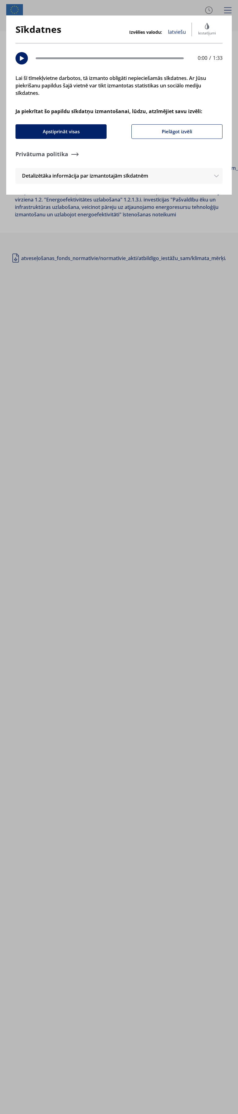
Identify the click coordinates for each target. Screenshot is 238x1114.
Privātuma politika (41, 154)
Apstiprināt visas (61, 131)
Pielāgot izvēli (177, 131)
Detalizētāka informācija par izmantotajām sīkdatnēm (85, 175)
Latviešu (177, 32)
